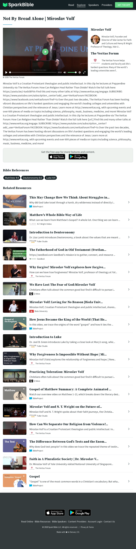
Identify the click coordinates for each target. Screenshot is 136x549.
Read (71, 5)
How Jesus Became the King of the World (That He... (68, 320)
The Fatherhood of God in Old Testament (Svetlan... (67, 250)
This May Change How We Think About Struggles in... (69, 198)
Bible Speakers (59, 521)
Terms (91, 527)
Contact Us (109, 521)
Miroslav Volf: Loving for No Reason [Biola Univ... (66, 302)
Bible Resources (42, 521)
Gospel (34, 477)
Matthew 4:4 (12, 177)
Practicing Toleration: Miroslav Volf (56, 372)
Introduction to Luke (45, 337)
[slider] (33, 72)
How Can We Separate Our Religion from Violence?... (68, 424)
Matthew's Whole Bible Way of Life (55, 215)
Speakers (93, 5)
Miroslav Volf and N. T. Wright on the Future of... (65, 407)
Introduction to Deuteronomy (52, 232)
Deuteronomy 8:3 (32, 177)
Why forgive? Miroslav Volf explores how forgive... (67, 267)
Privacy (84, 527)
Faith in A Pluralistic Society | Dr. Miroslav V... (63, 459)
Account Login (95, 521)
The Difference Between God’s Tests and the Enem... (68, 442)
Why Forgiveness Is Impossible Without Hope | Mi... (68, 355)
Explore (81, 5)
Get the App (124, 5)
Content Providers (77, 521)
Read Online (27, 521)
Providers (107, 5)
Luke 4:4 (50, 177)
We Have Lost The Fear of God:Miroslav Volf (62, 285)
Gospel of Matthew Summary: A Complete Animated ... (70, 389)
